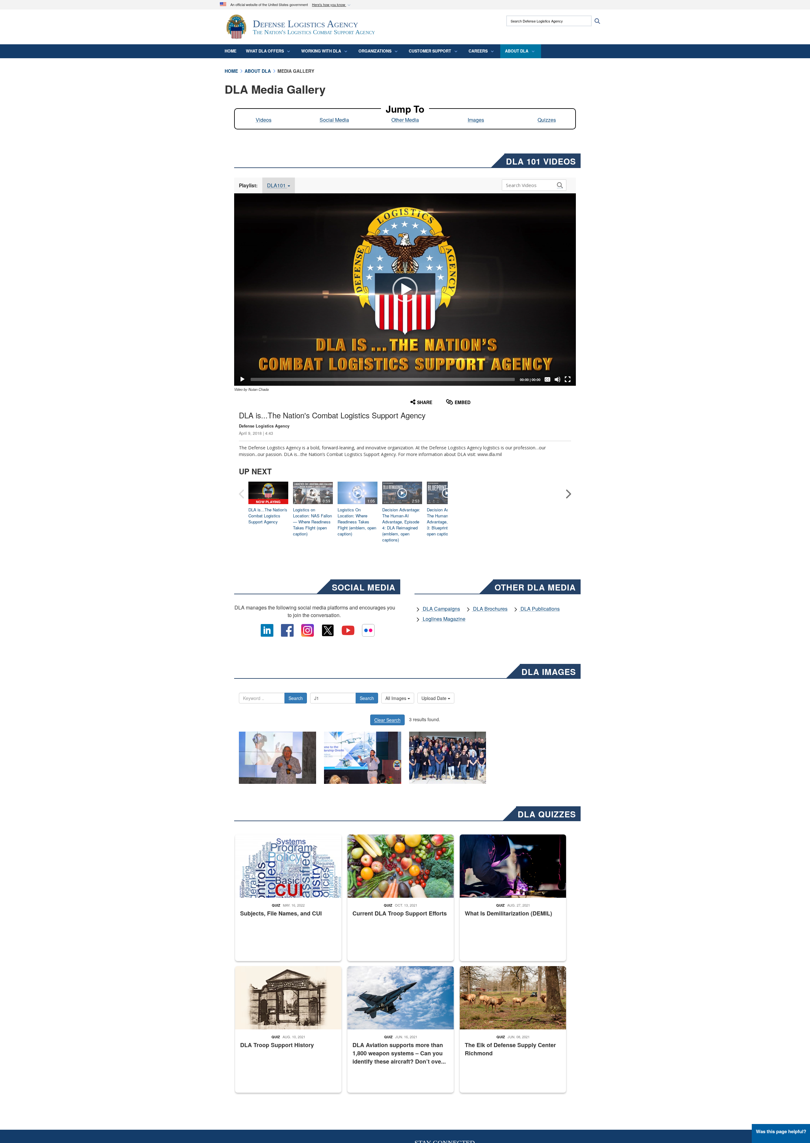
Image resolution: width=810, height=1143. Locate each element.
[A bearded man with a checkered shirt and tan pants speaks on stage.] (362, 758)
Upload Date (434, 698)
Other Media (405, 119)
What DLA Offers (265, 51)
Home (230, 51)
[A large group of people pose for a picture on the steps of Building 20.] (447, 758)
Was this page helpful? (781, 1131)
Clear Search (387, 720)
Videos (263, 119)
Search (296, 698)
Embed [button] (462, 402)
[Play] (242, 379)
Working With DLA (321, 51)
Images (476, 119)
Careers (478, 51)
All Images (396, 698)
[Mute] (557, 379)
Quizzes (547, 119)
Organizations (374, 51)
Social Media (334, 119)
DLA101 (277, 185)
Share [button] (424, 402)
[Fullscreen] (567, 379)
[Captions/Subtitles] (547, 379)
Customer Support (430, 51)
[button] (332, 5)
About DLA (516, 51)
